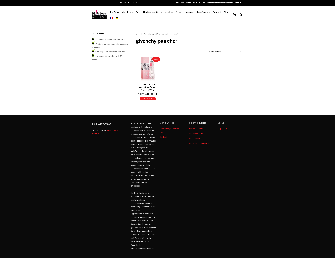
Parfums (114, 12)
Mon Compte (203, 12)
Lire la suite (147, 99)
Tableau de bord (196, 128)
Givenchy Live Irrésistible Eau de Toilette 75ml (148, 87)
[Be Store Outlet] (99, 17)
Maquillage (127, 12)
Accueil (139, 34)
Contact (217, 12)
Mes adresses (195, 138)
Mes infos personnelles (199, 143)
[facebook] (220, 128)
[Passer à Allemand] (116, 18)
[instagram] (227, 128)
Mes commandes (196, 133)
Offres (179, 12)
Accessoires (167, 12)
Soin (138, 12)
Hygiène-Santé (150, 12)
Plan (226, 12)
